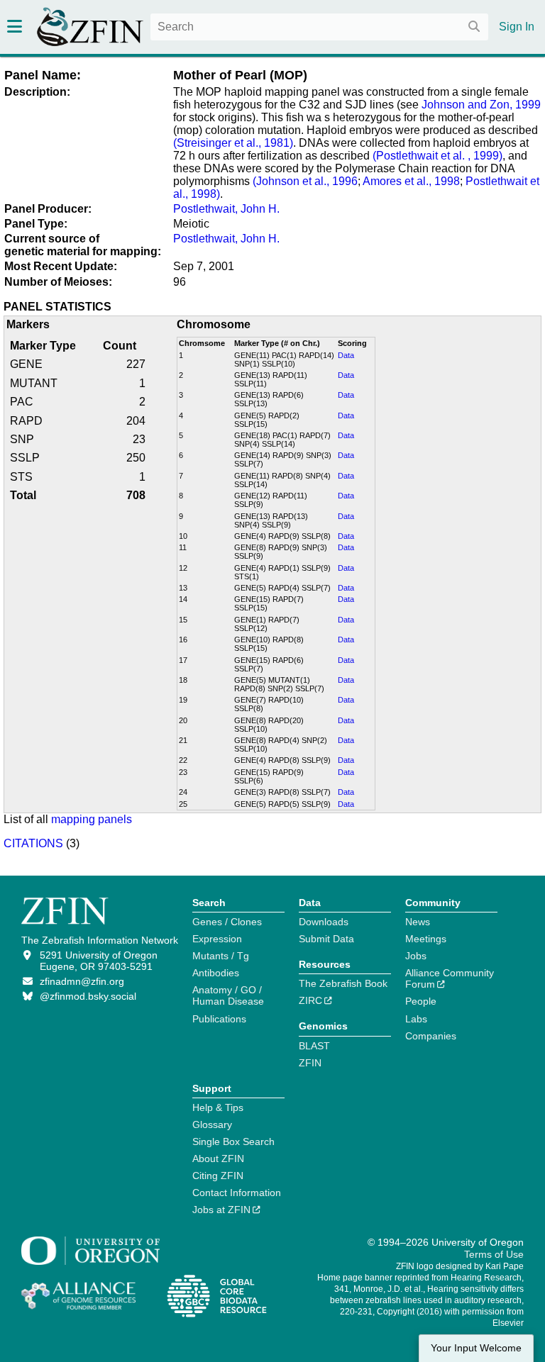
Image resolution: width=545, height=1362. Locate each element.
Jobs (415, 955)
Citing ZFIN (217, 1175)
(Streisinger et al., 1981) (233, 143)
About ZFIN (218, 1158)
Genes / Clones (227, 921)
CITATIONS (33, 843)
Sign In (516, 27)
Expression (217, 938)
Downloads (323, 921)
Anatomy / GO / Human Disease (228, 995)
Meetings (425, 938)
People (420, 1001)
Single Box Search (233, 1141)
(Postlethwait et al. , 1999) (436, 156)
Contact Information (236, 1192)
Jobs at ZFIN (221, 1209)
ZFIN (310, 1062)
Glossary (212, 1124)
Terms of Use (494, 1254)
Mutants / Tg (220, 955)
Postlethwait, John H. (226, 209)
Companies (430, 1036)
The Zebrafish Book (343, 983)
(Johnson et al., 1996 (305, 181)
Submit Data (326, 938)
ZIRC (310, 1000)
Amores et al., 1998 (410, 181)
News (417, 921)
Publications (219, 1019)
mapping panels (91, 819)
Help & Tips (217, 1107)
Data (346, 355)
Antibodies (215, 972)
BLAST (314, 1045)
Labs (416, 1019)
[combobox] (319, 26)
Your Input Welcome (476, 1348)
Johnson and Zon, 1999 (481, 105)
